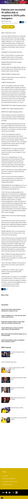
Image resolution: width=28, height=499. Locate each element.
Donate (24, 2)
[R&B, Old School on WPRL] (5, 410)
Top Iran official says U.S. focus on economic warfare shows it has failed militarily (12, 328)
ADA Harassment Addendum (9, 478)
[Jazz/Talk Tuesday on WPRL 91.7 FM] (5, 370)
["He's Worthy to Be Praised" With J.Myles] (5, 420)
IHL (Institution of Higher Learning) (10, 481)
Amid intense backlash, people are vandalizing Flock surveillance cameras (12, 340)
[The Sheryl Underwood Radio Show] (5, 354)
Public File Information (7, 484)
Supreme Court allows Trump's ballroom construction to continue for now (11, 310)
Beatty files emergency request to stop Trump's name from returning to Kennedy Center (13, 322)
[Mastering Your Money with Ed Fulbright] (5, 400)
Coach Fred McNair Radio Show (8, 362)
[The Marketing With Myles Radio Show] (5, 380)
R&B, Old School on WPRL (17, 407)
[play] (2, 498)
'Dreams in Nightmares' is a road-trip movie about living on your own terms (13, 316)
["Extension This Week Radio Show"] (5, 390)
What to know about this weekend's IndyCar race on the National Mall (13, 334)
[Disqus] (14, 450)
